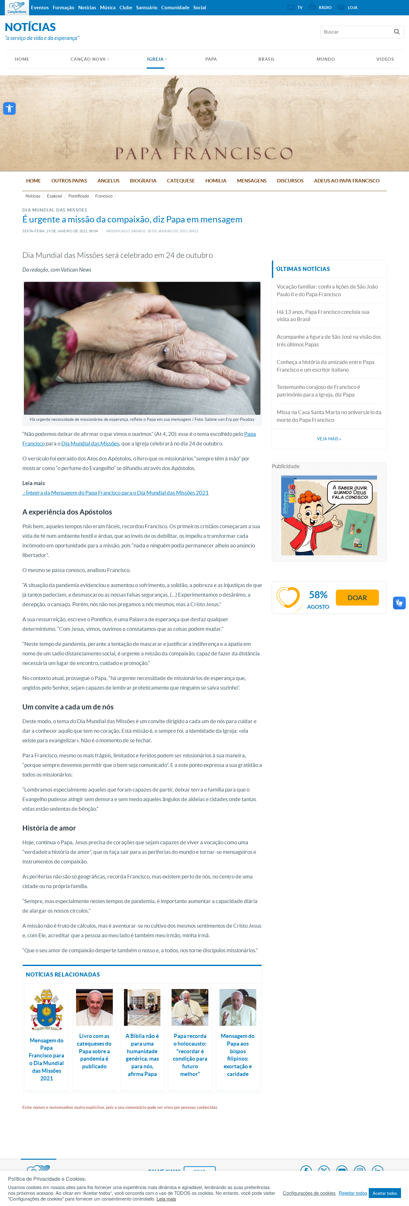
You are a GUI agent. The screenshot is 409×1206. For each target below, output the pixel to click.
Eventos (40, 7)
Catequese (181, 180)
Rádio (325, 7)
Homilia (216, 180)
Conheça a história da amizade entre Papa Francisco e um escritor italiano (325, 366)
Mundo (326, 59)
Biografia (143, 180)
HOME (22, 59)
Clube (126, 7)
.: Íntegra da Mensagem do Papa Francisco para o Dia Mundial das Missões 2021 (115, 493)
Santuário (147, 7)
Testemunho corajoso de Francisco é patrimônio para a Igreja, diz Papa (318, 391)
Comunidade (175, 7)
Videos (385, 59)
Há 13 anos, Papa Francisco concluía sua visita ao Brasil (323, 315)
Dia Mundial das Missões (90, 443)
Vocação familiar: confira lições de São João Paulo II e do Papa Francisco (327, 290)
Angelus (108, 180)
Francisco (103, 196)
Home (33, 180)
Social (199, 7)
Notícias (33, 196)
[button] (9, 108)
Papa (211, 59)
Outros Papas (69, 180)
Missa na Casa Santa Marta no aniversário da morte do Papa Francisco (329, 416)
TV (300, 7)
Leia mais (166, 1199)
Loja (353, 7)
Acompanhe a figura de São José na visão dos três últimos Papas (329, 340)
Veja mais (329, 439)
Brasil (267, 59)
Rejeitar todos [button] (353, 1193)
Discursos (290, 180)
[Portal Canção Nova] (17, 7)
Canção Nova (88, 59)
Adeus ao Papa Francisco (347, 180)
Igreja (155, 59)
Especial (54, 196)
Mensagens (251, 180)
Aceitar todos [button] (385, 1193)
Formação (63, 7)
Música (108, 7)
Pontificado (78, 196)
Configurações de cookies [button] (309, 1193)
